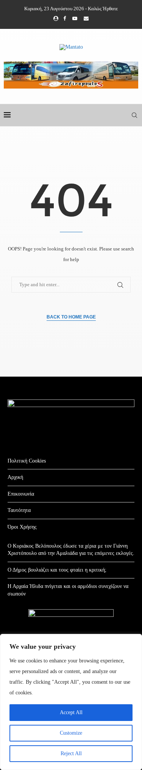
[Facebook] (64, 19)
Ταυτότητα (19, 510)
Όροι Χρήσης (22, 527)
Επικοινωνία (21, 494)
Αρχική (15, 477)
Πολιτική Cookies (27, 461)
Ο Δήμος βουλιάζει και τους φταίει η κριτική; (57, 570)
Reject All (71, 753)
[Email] (86, 19)
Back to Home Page (71, 317)
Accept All (71, 712)
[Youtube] (74, 19)
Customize (71, 733)
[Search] (134, 115)
